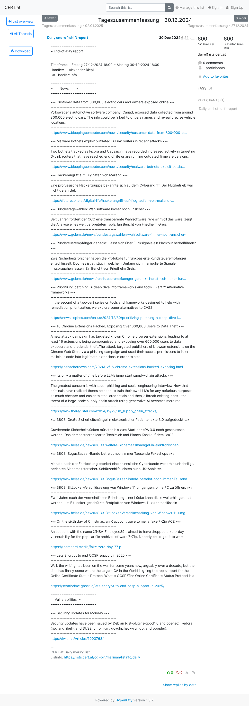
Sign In (216, 7)
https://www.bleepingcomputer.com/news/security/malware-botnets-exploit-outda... (118, 166)
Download (22, 51)
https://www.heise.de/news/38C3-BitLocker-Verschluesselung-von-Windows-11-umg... (119, 513)
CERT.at (12, 7)
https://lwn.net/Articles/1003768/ (77, 638)
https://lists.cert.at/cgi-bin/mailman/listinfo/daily (102, 657)
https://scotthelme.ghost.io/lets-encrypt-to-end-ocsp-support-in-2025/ (107, 586)
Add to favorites (216, 76)
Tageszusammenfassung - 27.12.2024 (218, 26)
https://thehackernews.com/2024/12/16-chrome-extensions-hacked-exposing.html (117, 367)
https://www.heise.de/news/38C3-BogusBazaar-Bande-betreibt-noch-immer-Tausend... (120, 479)
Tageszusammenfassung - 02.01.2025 (72, 26)
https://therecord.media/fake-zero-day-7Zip (86, 547)
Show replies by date (179, 685)
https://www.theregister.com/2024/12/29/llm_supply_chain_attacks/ (104, 411)
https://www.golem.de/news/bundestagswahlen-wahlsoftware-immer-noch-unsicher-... (119, 234)
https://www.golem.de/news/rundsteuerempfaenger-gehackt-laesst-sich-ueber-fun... (118, 278)
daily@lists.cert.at (212, 54)
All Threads (22, 34)
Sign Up (236, 7)
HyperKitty (124, 700)
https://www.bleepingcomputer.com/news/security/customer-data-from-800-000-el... (119, 132)
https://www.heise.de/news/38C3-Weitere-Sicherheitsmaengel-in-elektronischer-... (116, 445)
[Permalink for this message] (193, 672)
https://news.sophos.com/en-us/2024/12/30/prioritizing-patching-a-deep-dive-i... (116, 318)
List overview (22, 21)
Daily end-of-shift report (67, 37)
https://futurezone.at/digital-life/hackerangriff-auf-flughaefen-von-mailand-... (112, 200)
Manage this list (191, 7)
